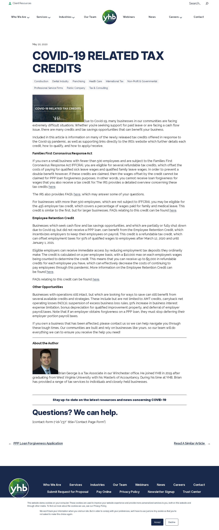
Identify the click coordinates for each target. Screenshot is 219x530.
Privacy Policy (130, 492)
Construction (41, 81)
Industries (65, 17)
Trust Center (192, 492)
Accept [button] (157, 522)
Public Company (76, 88)
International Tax (114, 81)
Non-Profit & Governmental (142, 81)
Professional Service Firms (48, 88)
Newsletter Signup (161, 492)
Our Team (90, 17)
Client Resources (22, 3)
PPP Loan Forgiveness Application (38, 443)
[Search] (207, 3)
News (152, 17)
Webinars (129, 17)
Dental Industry (60, 81)
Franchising (79, 81)
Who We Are (18, 17)
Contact (199, 17)
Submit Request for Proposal (67, 492)
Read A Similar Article (189, 443)
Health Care (95, 81)
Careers (174, 17)
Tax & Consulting (98, 88)
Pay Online (103, 492)
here (52, 186)
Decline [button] (171, 522)
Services (42, 17)
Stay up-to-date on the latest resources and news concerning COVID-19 (109, 400)
